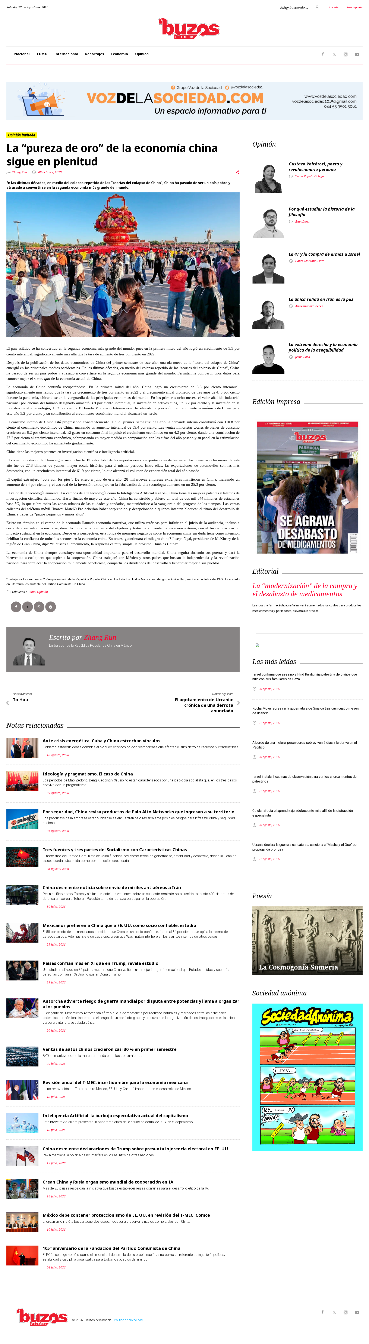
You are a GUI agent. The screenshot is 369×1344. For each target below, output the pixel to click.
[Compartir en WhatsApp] (39, 606)
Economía (119, 54)
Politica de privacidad (128, 1320)
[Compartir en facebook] (16, 606)
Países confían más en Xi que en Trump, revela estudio (100, 963)
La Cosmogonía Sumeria (298, 967)
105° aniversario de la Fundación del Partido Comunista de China (111, 1248)
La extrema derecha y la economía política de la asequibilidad (323, 347)
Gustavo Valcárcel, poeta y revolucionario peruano (315, 166)
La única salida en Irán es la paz (321, 299)
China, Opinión (38, 592)
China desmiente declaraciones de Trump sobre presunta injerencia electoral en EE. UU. (136, 1149)
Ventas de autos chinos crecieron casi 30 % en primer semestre (110, 1049)
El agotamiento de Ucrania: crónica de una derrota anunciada (204, 705)
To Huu (20, 699)
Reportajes (94, 54)
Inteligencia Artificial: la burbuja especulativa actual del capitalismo (115, 1115)
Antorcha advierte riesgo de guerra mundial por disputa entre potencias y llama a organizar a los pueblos (141, 1004)
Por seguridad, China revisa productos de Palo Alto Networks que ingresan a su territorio (138, 812)
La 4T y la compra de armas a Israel (324, 254)
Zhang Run (20, 172)
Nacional (22, 54)
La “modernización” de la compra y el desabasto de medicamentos (304, 589)
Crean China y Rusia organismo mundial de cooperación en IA (108, 1182)
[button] (33, 101)
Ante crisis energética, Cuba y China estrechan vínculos (101, 741)
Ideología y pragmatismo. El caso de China (88, 774)
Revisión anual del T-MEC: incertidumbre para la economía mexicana (115, 1082)
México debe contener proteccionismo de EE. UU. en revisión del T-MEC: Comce (126, 1215)
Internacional (66, 54)
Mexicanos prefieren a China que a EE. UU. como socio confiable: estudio (119, 925)
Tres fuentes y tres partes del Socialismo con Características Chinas (115, 849)
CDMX (42, 54)
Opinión (142, 54)
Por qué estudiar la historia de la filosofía (322, 211)
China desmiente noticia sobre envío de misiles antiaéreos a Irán (112, 887)
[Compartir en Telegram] (50, 606)
